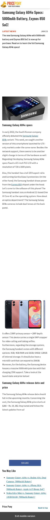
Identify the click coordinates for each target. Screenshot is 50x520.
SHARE (25, 462)
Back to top (43, 508)
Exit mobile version (25, 516)
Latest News (9, 31)
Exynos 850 (16, 184)
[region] (25, 232)
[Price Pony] (25, 4)
